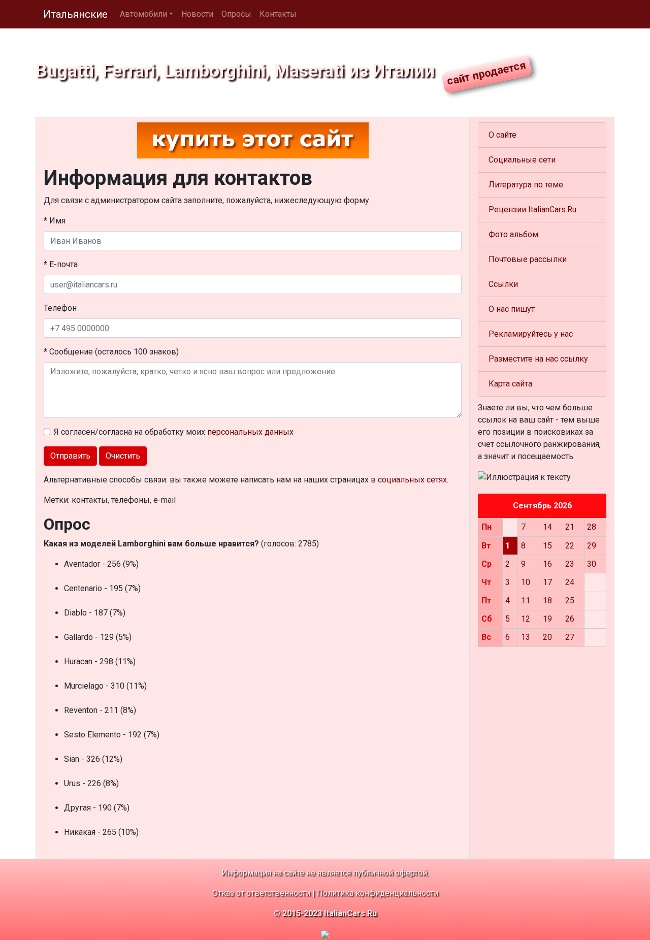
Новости (197, 14)
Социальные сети (522, 160)
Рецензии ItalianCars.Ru (532, 209)
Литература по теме (526, 184)
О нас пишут (512, 309)
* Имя (55, 220)
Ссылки (503, 284)
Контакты (278, 14)
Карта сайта (510, 383)
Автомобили (143, 14)
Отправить (70, 456)
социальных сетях (412, 479)
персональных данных (250, 432)
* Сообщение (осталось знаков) (111, 351)
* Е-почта (61, 264)
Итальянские (75, 14)
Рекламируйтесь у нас (531, 334)
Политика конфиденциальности (377, 893)
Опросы (236, 14)
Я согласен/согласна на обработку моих (174, 432)
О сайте (502, 135)
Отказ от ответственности (261, 893)
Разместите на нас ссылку (538, 359)
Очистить (123, 456)
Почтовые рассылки (528, 259)
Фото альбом (513, 234)
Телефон (60, 308)
